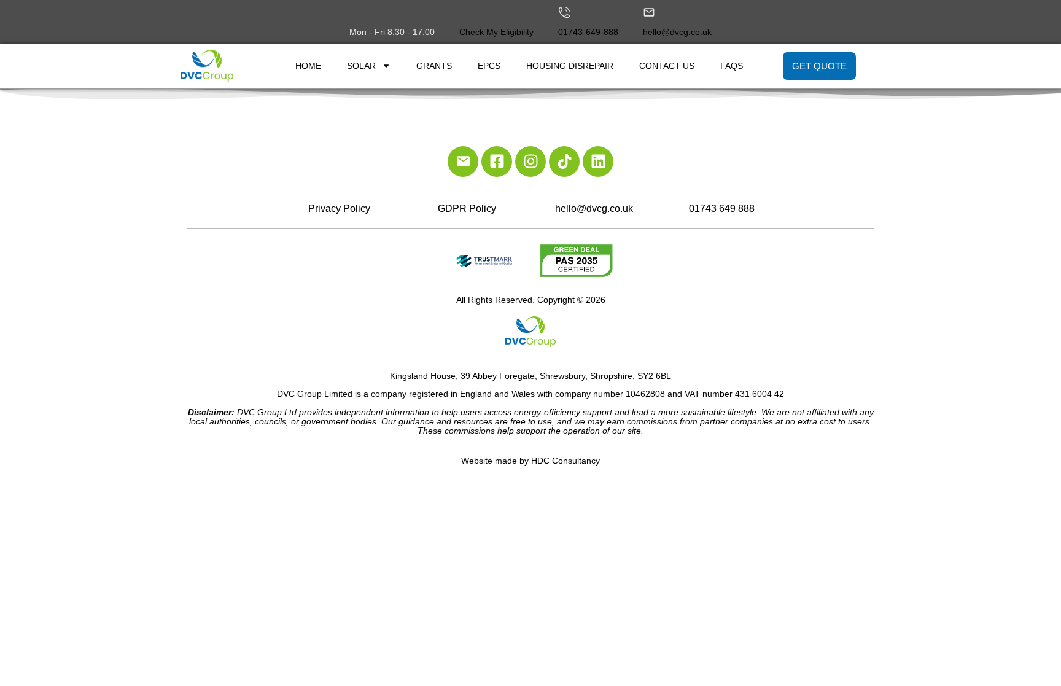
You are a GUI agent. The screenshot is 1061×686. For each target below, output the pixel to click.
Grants (434, 66)
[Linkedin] (598, 161)
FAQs (731, 66)
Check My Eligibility (496, 32)
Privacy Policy (339, 208)
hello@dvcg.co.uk (677, 32)
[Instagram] (530, 161)
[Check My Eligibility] (465, 12)
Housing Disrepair (569, 66)
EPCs (489, 66)
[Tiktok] (564, 161)
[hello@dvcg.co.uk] (649, 12)
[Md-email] (463, 161)
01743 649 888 (722, 208)
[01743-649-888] (564, 12)
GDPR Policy (467, 208)
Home (308, 66)
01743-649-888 (588, 32)
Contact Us (666, 66)
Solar (361, 66)
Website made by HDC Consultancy (530, 461)
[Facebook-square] (496, 161)
